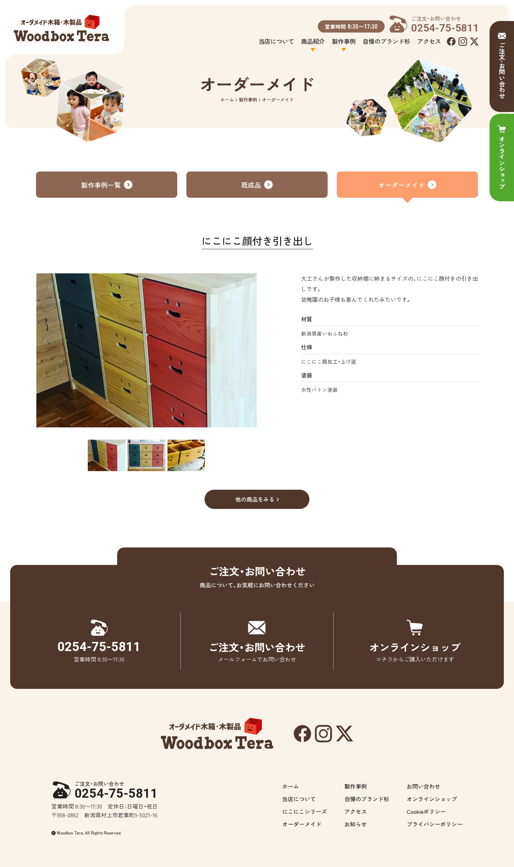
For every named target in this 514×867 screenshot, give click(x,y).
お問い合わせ (423, 786)
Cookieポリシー (426, 811)
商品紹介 (313, 41)
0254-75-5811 (116, 790)
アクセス (429, 41)
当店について (276, 41)
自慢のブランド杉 (386, 41)
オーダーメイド (401, 184)
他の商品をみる (254, 499)
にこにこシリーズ (304, 811)
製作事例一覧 (101, 184)
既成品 (251, 184)
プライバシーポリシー (435, 824)
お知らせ (355, 824)
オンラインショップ (432, 799)
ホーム (227, 99)
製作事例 (344, 41)
